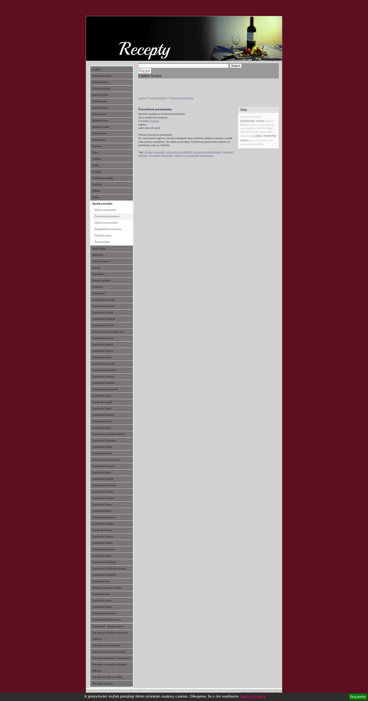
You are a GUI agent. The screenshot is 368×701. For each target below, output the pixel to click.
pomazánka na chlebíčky (179, 152)
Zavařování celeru (102, 447)
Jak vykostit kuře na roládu (107, 677)
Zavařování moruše (103, 376)
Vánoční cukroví (101, 261)
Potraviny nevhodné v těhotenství (111, 658)
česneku (154, 121)
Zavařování (98, 293)
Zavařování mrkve (102, 530)
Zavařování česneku (103, 466)
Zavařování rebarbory (104, 562)
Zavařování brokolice (104, 440)
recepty (141, 98)
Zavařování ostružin (103, 383)
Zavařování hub (101, 594)
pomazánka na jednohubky (207, 152)
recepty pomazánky (155, 152)
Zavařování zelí (100, 581)
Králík (95, 165)
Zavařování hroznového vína (108, 331)
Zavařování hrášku (102, 491)
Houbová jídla (100, 82)
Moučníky (97, 255)
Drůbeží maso (100, 120)
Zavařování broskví (103, 312)
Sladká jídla (98, 248)
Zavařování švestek (103, 415)
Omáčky (97, 184)
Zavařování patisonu (103, 549)
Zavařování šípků (102, 408)
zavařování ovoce (252, 120)
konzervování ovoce (251, 116)
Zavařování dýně (101, 472)
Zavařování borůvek (103, 306)
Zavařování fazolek (103, 479)
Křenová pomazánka (105, 210)
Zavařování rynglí (102, 402)
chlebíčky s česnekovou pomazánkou (194, 155)
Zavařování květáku (103, 523)
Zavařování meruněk (103, 363)
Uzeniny (97, 146)
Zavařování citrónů (103, 325)
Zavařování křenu (102, 511)
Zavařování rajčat (102, 555)
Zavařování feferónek (104, 485)
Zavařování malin (102, 357)
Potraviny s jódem (102, 683)
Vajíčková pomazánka (106, 222)
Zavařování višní (101, 427)
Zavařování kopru (102, 504)
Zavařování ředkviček (104, 575)
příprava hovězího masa (253, 132)
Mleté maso (98, 139)
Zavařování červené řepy (106, 459)
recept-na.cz (110, 32)
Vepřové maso (100, 107)
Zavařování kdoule (102, 351)
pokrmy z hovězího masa (260, 140)
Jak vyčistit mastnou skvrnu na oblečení (109, 635)
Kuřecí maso (99, 114)
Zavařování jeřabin (102, 344)
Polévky (96, 171)
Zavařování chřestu (103, 498)
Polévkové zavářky (102, 178)
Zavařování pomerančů (105, 389)
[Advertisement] (188, 85)
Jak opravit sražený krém (106, 645)
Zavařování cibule (102, 453)
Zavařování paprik (102, 543)
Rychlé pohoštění (158, 98)
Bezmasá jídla (100, 95)
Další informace (253, 696)
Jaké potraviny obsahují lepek (109, 651)
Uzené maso (99, 133)
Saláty (95, 197)
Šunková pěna (102, 242)
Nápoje (96, 267)
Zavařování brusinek (103, 319)
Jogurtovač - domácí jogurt (107, 626)
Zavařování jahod (102, 600)
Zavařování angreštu (103, 299)
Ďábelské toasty (103, 235)
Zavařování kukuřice (103, 517)
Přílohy (96, 191)
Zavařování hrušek (102, 338)
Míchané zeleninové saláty (107, 587)
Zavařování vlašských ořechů (108, 434)
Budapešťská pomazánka (108, 229)
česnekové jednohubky (161, 155)
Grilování (97, 287)
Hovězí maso (99, 101)
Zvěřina (96, 159)
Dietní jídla (98, 274)
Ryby (95, 152)
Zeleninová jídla (101, 88)
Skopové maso (100, 127)
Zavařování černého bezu (106, 619)
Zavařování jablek (102, 607)
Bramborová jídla (102, 75)
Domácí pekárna (101, 280)
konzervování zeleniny (252, 144)
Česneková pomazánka (182, 98)
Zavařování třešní (102, 421)
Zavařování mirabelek (104, 370)
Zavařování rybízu (102, 395)
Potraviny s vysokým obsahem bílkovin (109, 667)
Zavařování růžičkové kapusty (109, 568)
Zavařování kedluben (104, 613)
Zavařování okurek (102, 536)
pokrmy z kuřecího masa (259, 128)
